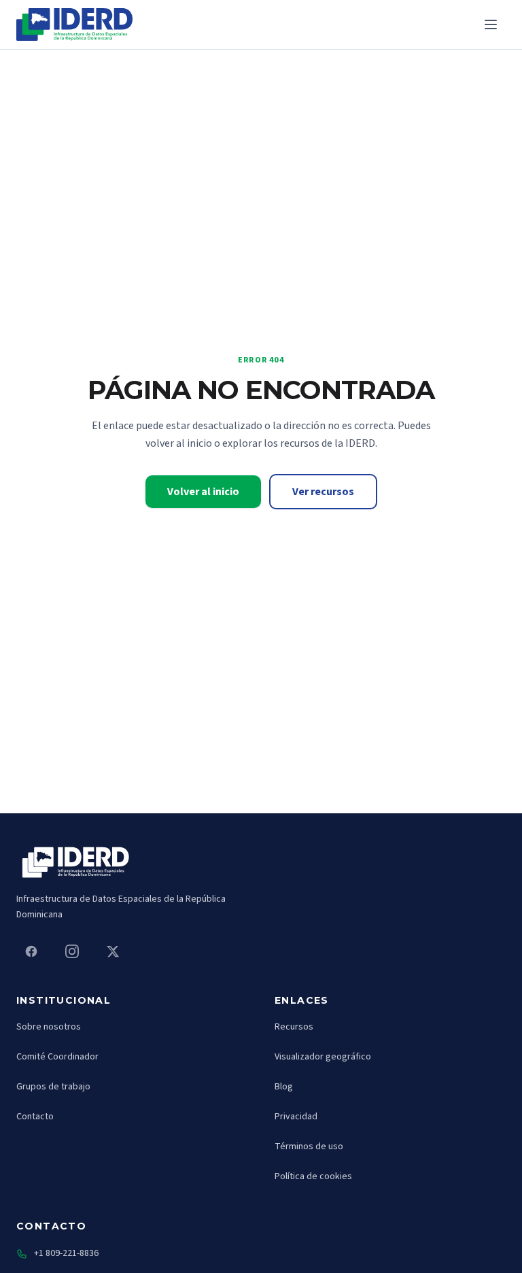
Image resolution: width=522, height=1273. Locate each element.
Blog (284, 1086)
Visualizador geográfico (323, 1057)
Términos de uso (309, 1146)
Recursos (294, 1027)
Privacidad (296, 1116)
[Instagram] (72, 951)
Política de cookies (313, 1176)
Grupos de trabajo (53, 1086)
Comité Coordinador (57, 1057)
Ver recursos (323, 491)
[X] (113, 951)
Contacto (35, 1116)
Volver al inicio (203, 491)
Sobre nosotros (48, 1027)
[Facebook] (31, 951)
